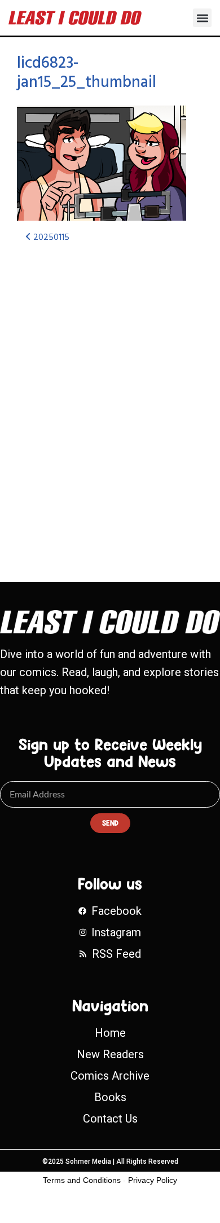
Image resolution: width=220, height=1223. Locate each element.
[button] (202, 17)
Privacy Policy (152, 1180)
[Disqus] (110, 402)
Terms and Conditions (82, 1180)
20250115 (50, 237)
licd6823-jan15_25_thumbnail (86, 73)
